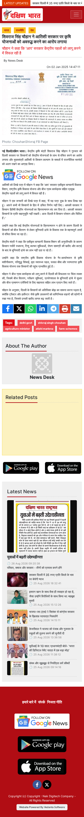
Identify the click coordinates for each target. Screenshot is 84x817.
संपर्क (41, 702)
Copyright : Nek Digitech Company (50, 796)
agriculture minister (17, 328)
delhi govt (26, 322)
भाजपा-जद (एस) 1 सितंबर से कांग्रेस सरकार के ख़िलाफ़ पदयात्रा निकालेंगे (51, 614)
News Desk (15, 60)
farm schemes (68, 328)
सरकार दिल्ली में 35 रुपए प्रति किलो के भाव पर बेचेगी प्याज (51, 577)
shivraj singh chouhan (52, 322)
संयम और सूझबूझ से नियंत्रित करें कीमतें (49, 663)
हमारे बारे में (29, 702)
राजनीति (20, 30)
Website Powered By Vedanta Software (42, 807)
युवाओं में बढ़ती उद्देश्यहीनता (25, 556)
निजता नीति (54, 702)
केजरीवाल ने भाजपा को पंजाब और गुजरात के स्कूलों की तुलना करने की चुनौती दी (51, 631)
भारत (6, 30)
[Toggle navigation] (76, 14)
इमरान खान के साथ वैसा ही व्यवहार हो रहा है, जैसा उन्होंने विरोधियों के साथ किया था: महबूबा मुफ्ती (52, 596)
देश (32, 30)
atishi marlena (44, 328)
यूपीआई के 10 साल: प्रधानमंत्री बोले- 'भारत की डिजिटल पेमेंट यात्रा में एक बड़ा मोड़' (51, 648)
